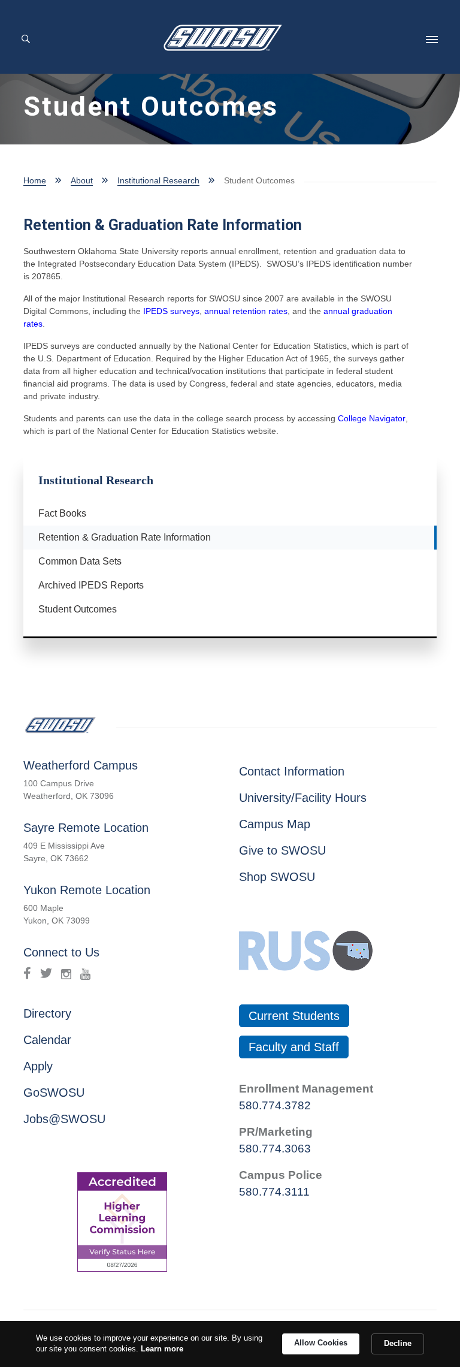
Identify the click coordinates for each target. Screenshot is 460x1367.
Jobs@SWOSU (64, 1118)
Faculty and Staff (294, 1047)
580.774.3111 (274, 1191)
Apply (38, 1066)
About (82, 180)
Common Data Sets (80, 561)
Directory (47, 1013)
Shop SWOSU (277, 876)
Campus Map (274, 824)
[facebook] (27, 973)
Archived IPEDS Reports (91, 585)
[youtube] (85, 973)
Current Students (294, 1015)
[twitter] (46, 973)
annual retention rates (246, 311)
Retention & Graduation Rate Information (120, 537)
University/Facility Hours (303, 797)
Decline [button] (397, 1343)
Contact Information (291, 771)
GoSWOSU (53, 1092)
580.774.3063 (275, 1148)
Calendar (47, 1039)
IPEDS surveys (171, 311)
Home (34, 180)
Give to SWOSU (282, 850)
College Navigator (371, 418)
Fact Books (62, 513)
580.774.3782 (275, 1105)
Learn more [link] (162, 1348)
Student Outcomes (77, 609)
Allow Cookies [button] (320, 1342)
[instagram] (66, 973)
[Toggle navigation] (432, 39)
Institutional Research (158, 180)
